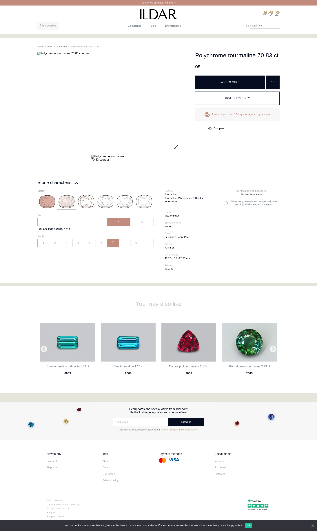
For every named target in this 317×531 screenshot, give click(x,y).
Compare (219, 128)
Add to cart (230, 82)
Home (40, 46)
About (106, 461)
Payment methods (170, 453)
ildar (105, 453)
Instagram (220, 461)
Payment (52, 461)
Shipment (52, 467)
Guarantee (109, 473)
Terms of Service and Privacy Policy (179, 429)
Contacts (108, 467)
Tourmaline (61, 46)
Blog (153, 25)
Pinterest (219, 473)
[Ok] (312, 525)
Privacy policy (110, 480)
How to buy (54, 453)
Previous (44, 349)
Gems (49, 46)
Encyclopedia (173, 25)
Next (273, 349)
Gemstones (134, 25)
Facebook (220, 467)
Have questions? (237, 98)
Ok (248, 525)
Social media (223, 453)
